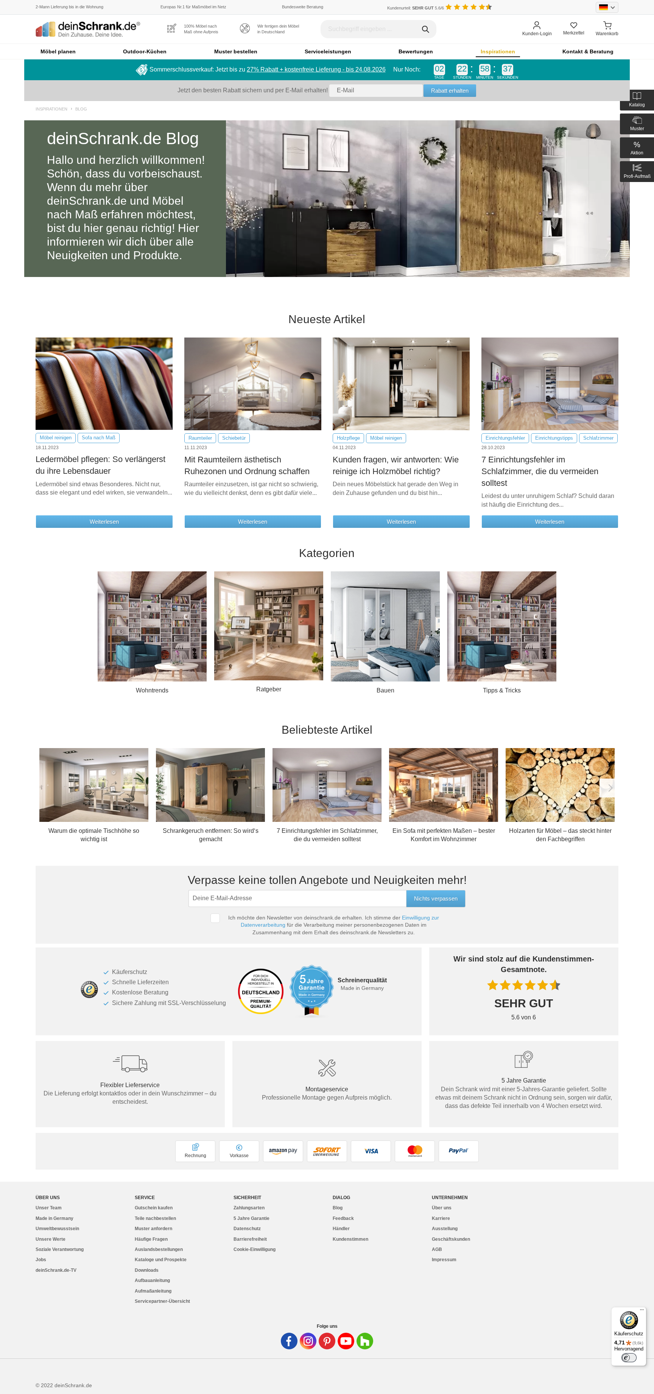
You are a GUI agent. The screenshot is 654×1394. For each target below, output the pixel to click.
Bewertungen (416, 51)
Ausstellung (445, 1228)
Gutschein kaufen (154, 1207)
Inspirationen (498, 51)
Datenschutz (247, 1228)
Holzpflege (348, 438)
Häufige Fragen (151, 1239)
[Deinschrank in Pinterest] (327, 1341)
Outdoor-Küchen (145, 51)
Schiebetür (234, 438)
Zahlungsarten (249, 1207)
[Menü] (641, 1311)
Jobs (41, 1259)
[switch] (629, 1357)
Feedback (343, 1218)
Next (609, 788)
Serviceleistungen (328, 51)
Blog (81, 109)
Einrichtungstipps (554, 438)
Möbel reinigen (56, 437)
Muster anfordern (153, 1228)
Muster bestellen (235, 51)
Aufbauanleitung (152, 1280)
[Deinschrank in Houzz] (365, 1341)
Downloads (147, 1270)
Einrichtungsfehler (505, 438)
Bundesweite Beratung (302, 7)
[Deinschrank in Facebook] (289, 1341)
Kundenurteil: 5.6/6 (415, 8)
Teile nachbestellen (155, 1218)
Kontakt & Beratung (588, 51)
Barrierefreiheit (250, 1239)
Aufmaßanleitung (153, 1291)
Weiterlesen (104, 521)
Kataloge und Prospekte (161, 1259)
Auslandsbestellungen (159, 1249)
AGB (437, 1249)
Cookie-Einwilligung (255, 1249)
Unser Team (49, 1207)
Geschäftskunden (451, 1239)
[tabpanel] (327, 198)
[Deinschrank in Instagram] (308, 1341)
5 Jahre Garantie (251, 1218)
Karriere (441, 1218)
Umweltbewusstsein (57, 1228)
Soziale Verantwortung (60, 1249)
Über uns (442, 1207)
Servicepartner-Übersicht (162, 1301)
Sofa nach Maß (98, 437)
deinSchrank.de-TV (56, 1270)
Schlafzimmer (598, 438)
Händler (341, 1228)
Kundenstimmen (350, 1239)
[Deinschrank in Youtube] (346, 1341)
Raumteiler (200, 438)
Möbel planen (58, 51)
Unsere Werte (50, 1239)
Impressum (444, 1259)
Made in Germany (54, 1218)
